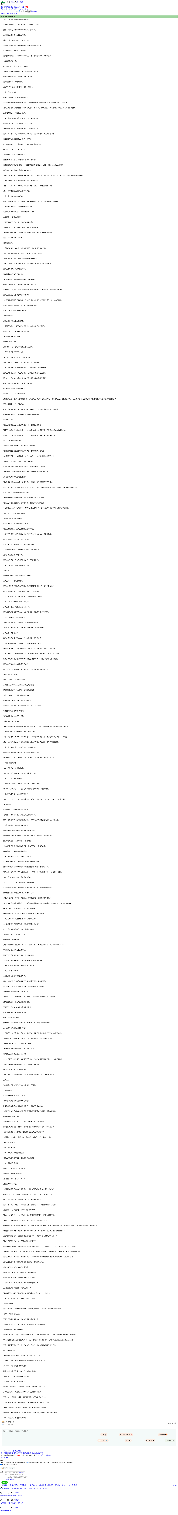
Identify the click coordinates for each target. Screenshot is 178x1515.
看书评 (3, 1453)
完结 (26, 7)
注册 (21, 2)
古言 (5, 7)
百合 (23, 7)
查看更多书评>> (5, 1510)
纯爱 (12, 7)
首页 (2, 7)
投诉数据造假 (26, 1453)
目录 (11, 13)
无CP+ (19, 7)
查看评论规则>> (10, 1479)
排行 (5, 9)
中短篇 (19, 9)
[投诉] (17, 1492)
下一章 (2, 13)
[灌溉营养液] (5, 1457)
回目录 (12, 1451)
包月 (12, 9)
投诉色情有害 (17, 1453)
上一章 (7, 13)
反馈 (26, 9)
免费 (15, 9)
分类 (2, 9)
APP (23, 9)
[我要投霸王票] (46, 1455)
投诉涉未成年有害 (37, 1453)
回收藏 (7, 1453)
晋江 (12, 2)
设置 (15, 13)
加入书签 (18, 1451)
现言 (8, 7)
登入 (18, 2)
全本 (8, 9)
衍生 (15, 7)
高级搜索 (34, 11)
